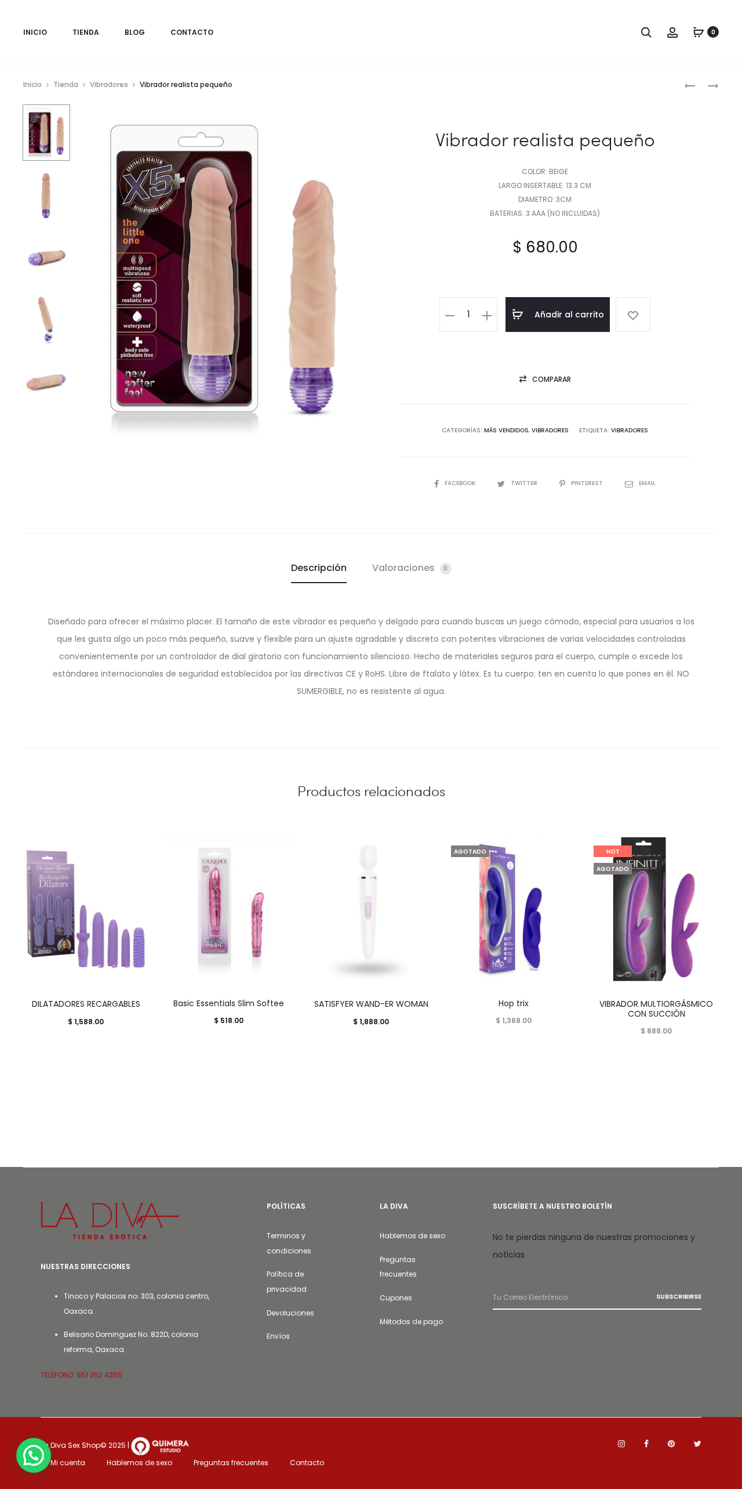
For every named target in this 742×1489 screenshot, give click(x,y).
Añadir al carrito (568, 314)
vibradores (629, 430)
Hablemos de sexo (412, 1236)
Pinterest (588, 483)
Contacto (307, 1463)
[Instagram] (621, 1444)
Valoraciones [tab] (410, 567)
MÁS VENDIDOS (506, 430)
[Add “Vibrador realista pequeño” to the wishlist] (633, 314)
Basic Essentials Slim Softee (228, 1003)
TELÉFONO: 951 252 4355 (81, 1375)
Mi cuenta (67, 1463)
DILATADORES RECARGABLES (86, 1004)
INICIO (35, 32)
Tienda (65, 84)
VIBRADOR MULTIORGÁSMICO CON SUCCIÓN (656, 1009)
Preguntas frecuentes (231, 1463)
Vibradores (109, 84)
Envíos (278, 1336)
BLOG (135, 32)
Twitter (525, 483)
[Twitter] (697, 1444)
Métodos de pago (411, 1322)
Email (647, 483)
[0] (698, 32)
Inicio (32, 84)
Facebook (461, 483)
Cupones (396, 1298)
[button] (449, 314)
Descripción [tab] (319, 567)
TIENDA (85, 32)
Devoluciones (290, 1313)
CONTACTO (191, 32)
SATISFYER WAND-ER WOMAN (371, 1004)
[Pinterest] (671, 1444)
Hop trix (514, 1003)
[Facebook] (646, 1444)
